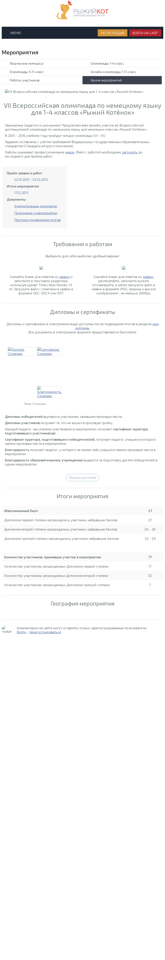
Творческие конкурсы (26, 63)
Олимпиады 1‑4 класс (107, 63)
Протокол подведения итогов (37, 220)
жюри (70, 152)
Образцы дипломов (82, 477)
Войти (21, 632)
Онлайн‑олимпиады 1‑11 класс (113, 72)
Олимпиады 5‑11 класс (27, 72)
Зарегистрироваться (45, 632)
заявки (64, 277)
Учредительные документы (35, 206)
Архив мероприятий (106, 80)
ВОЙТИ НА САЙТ (145, 33)
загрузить (130, 152)
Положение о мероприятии (35, 213)
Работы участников (25, 80)
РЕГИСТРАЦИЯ (112, 33)
